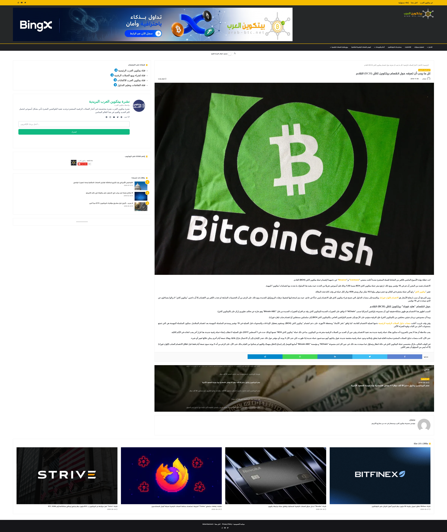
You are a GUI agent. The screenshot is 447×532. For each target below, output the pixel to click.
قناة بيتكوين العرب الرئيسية (131, 70)
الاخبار (430, 47)
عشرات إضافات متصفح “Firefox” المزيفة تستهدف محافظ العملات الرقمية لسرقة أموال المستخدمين (186, 506)
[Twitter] (25, 2)
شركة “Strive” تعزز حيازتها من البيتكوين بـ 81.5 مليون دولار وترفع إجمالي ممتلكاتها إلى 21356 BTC (82, 506)
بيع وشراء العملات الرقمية (340, 47)
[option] (294, 388)
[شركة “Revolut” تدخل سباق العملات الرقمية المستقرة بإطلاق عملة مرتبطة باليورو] (275, 475)
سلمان (424, 79)
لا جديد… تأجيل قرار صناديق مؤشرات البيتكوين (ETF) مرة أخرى (111, 203)
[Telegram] (18, 2)
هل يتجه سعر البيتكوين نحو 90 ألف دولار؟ (409, 385)
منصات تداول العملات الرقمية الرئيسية (394, 323)
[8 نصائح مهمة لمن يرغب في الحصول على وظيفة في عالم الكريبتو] (141, 196)
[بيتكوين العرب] (418, 13)
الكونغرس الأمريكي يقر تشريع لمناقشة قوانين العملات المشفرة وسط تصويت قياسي (103, 182)
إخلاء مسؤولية (403, 3)
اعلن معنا (414, 3)
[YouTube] (21, 2)
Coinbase (354, 280)
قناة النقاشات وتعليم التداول (131, 85)
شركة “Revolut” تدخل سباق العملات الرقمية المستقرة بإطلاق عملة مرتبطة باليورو (297, 506)
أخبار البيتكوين (425, 379)
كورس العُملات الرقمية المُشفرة (361, 47)
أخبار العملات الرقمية (410, 65)
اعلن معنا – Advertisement (211, 524)
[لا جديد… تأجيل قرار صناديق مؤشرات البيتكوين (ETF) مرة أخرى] (141, 206)
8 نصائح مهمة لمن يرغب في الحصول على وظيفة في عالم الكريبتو (109, 193)
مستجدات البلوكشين (395, 47)
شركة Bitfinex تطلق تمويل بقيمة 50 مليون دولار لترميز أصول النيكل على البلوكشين (401, 506)
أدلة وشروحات (380, 47)
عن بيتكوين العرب (426, 3)
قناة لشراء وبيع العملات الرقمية (129, 75)
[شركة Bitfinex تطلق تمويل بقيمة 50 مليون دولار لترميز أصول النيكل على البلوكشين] (380, 475)
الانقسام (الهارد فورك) (389, 297)
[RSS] (14, 2)
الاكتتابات (408, 47)
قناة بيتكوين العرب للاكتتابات (131, 80)
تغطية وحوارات (419, 47)
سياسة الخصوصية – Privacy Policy (233, 524)
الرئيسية (426, 65)
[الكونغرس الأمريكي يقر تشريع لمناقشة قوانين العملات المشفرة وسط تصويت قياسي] (141, 186)
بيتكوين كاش (420, 292)
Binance (342, 280)
